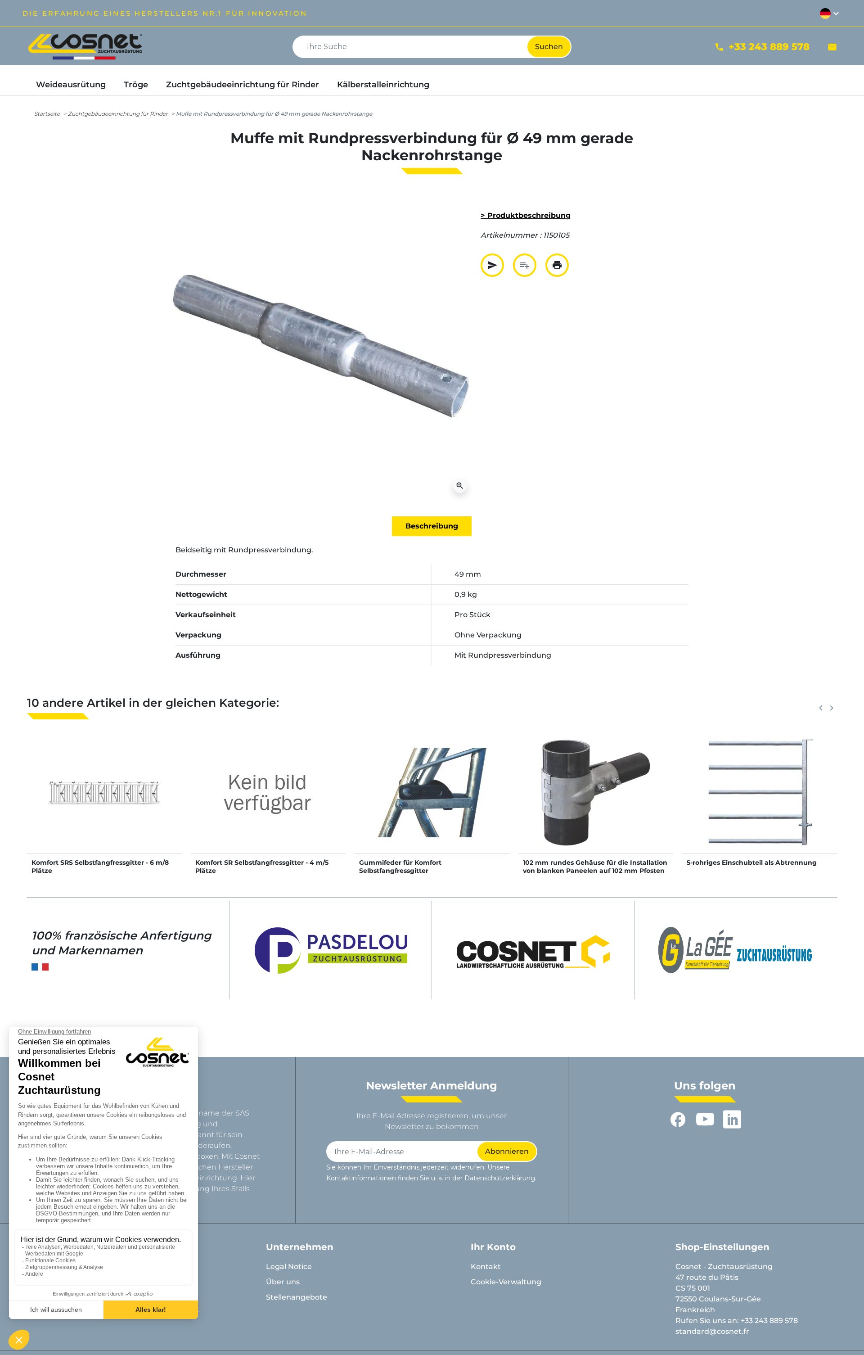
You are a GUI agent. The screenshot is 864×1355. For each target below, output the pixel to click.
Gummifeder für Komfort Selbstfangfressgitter (400, 866)
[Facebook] (678, 1120)
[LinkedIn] (732, 1120)
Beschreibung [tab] (431, 526)
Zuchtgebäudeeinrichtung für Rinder (118, 113)
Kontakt (486, 1266)
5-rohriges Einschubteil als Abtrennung (752, 862)
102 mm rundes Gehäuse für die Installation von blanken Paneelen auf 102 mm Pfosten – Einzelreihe (595, 870)
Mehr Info (104, 801)
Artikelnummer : (511, 235)
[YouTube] (705, 1120)
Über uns (283, 1282)
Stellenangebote (296, 1297)
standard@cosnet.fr (712, 1331)
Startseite (47, 113)
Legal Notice (289, 1266)
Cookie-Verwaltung (506, 1282)
